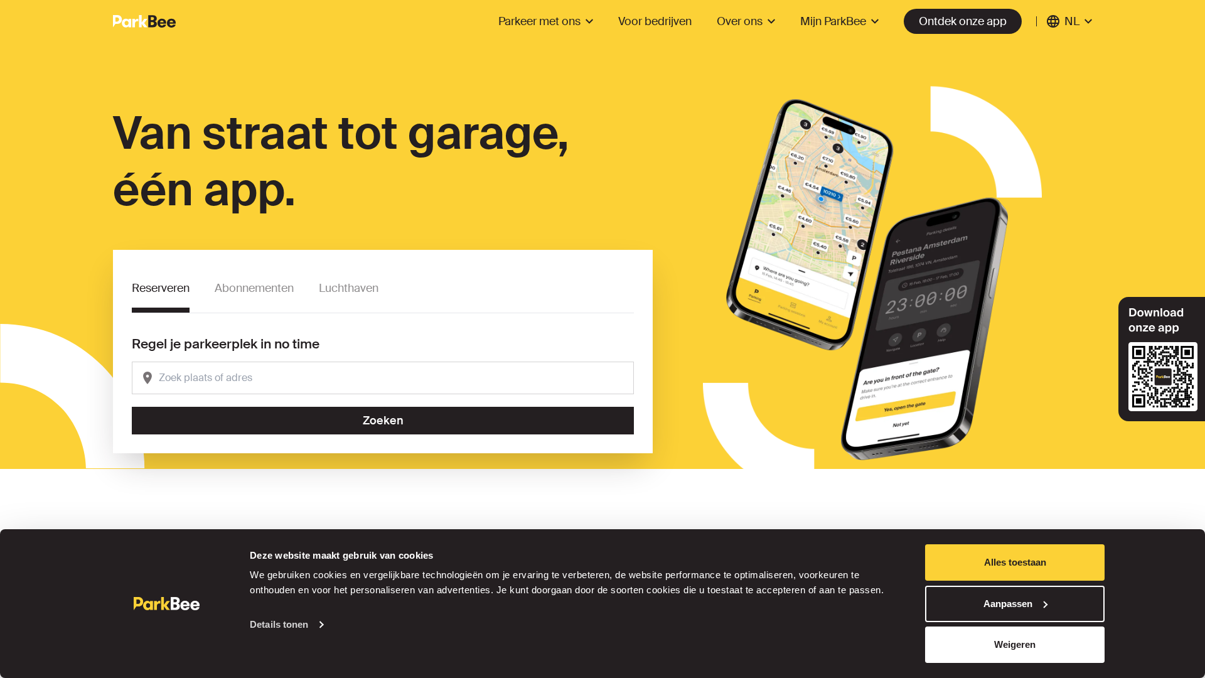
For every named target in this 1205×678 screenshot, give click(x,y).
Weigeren (1015, 644)
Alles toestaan (1015, 562)
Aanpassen (1007, 603)
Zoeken (383, 420)
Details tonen (279, 624)
